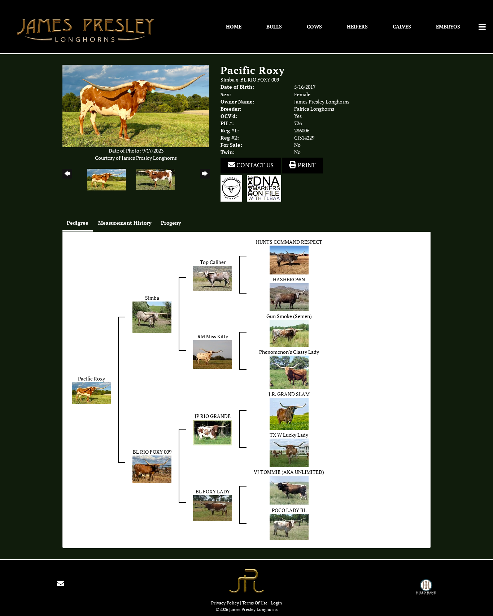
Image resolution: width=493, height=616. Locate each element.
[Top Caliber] (212, 277)
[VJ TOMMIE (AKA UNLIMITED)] (289, 490)
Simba (228, 79)
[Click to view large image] (135, 105)
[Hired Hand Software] (426, 590)
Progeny (171, 222)
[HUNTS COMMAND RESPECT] (289, 259)
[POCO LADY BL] (289, 526)
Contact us (254, 165)
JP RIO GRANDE (213, 416)
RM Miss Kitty (212, 336)
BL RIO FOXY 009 (259, 79)
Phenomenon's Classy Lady (289, 352)
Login (276, 603)
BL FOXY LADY (213, 491)
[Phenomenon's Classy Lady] (289, 372)
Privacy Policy (225, 603)
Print (306, 165)
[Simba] (151, 317)
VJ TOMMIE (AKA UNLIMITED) (289, 472)
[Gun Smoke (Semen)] (289, 333)
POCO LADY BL (289, 510)
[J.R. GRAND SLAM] (289, 413)
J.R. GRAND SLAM (289, 394)
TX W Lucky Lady (289, 435)
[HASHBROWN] (289, 296)
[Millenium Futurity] (233, 188)
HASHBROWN (289, 279)
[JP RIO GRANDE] (212, 432)
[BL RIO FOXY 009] (151, 469)
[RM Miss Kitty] (212, 354)
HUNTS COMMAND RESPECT (289, 242)
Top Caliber (213, 262)
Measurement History (124, 222)
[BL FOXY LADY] (212, 508)
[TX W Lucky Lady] (289, 452)
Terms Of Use (254, 603)
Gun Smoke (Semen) (289, 316)
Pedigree (77, 222)
